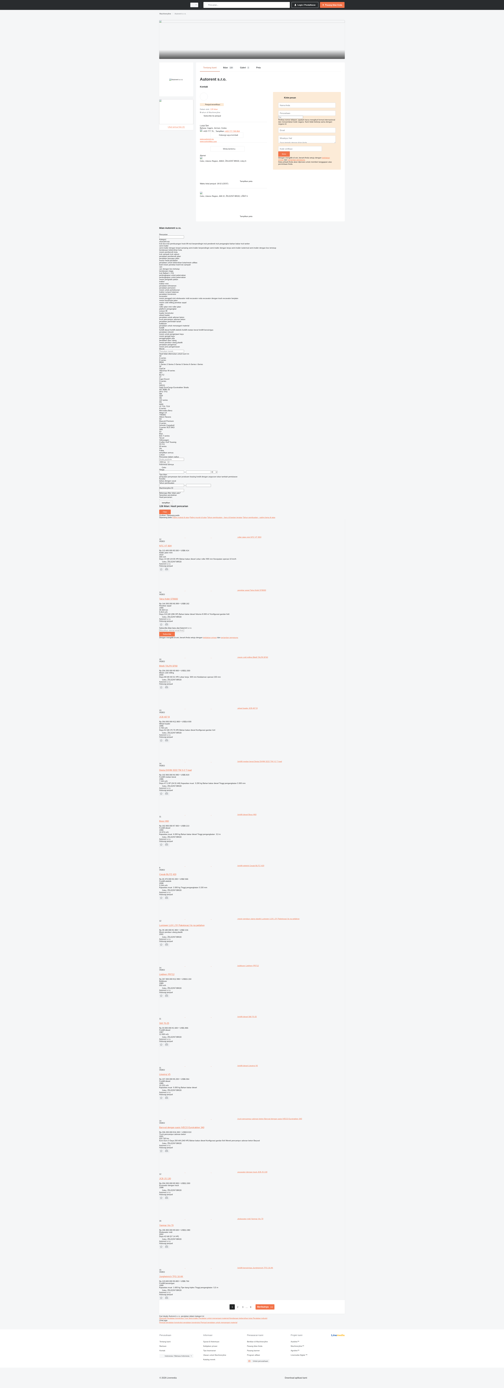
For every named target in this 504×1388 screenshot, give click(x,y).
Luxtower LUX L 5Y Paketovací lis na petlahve (181, 925)
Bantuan (162, 1346)
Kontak (162, 1350)
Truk (186, 1318)
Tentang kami (165, 1342)
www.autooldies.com (208, 141)
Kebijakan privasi (210, 1346)
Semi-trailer (193, 1318)
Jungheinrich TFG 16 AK (171, 1276)
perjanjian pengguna (296, 160)
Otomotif (163, 1318)
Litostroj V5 (164, 1074)
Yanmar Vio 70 (166, 1225)
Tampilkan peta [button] (246, 181)
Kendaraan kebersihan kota (241, 1318)
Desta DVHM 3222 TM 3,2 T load (175, 770)
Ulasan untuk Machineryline (214, 1355)
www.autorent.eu (207, 139)
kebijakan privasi (210, 637)
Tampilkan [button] (220, 131)
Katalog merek (209, 1359)
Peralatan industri (260, 1318)
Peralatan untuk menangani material (214, 1318)
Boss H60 (164, 821)
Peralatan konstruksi (175, 1318)
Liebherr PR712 (166, 974)
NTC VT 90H (165, 546)
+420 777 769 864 (232, 131)
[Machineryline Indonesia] (173, 5)
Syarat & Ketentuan (211, 1342)
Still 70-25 (164, 1023)
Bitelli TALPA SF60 (168, 666)
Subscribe (167, 634)
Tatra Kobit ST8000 (168, 599)
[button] (212, 115)
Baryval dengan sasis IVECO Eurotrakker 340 (181, 1127)
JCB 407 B (164, 717)
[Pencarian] (206, 5)
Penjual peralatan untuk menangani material (219, 1322)
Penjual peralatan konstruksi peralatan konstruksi (180, 1322)
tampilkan (166, 503)
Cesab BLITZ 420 (167, 874)
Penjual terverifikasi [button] (212, 105)
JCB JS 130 (165, 1178)
